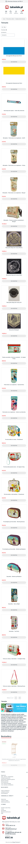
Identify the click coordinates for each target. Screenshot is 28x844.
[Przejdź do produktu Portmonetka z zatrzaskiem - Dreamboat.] (14, 485)
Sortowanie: (3, 32)
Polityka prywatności (5, 778)
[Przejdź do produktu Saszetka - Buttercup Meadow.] (14, 567)
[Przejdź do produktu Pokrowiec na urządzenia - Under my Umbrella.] (14, 403)
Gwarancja (3, 799)
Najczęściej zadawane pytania (8, 779)
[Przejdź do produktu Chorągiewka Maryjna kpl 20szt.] (14, 47)
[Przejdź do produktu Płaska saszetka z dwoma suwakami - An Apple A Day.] (14, 348)
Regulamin (3, 775)
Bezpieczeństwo (4, 780)
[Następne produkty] (15, 697)
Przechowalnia (4, 793)
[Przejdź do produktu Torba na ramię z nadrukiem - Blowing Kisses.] (14, 677)
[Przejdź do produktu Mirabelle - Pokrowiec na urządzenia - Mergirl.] (14, 184)
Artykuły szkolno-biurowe (20, 18)
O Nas (2, 809)
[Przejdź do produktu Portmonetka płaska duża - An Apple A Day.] (14, 458)
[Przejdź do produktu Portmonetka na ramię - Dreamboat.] (14, 430)
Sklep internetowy (12, 842)
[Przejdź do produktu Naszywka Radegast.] (14, 321)
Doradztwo (3, 810)
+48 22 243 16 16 (10, 825)
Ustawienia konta (5, 792)
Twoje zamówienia (5, 790)
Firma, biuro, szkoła (10, 18)
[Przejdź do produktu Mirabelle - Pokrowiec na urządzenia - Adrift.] (14, 129)
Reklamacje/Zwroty (5, 802)
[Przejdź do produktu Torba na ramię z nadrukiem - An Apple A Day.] (14, 649)
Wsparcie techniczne (6, 811)
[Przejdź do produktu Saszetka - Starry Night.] (14, 595)
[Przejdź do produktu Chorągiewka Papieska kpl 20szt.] (14, 74)
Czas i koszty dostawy (6, 783)
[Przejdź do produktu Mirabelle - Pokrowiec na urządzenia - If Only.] (14, 156)
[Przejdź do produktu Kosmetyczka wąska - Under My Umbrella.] (14, 101)
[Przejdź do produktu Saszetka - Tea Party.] (14, 622)
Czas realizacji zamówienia (7, 784)
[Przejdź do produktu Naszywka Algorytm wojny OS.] (14, 293)
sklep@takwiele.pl (11, 829)
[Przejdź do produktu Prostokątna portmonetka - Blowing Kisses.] (14, 512)
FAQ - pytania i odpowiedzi (7, 776)
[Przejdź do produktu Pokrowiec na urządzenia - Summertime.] (14, 375)
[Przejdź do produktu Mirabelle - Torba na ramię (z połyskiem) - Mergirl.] (14, 211)
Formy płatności (4, 782)
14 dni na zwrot (4, 800)
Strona (8, 697)
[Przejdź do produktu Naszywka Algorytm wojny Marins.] (14, 238)
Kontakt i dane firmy (5, 807)
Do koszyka (14, 61)
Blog (2, 813)
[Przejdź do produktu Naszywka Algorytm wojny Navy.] (14, 266)
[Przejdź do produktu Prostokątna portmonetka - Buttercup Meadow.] (14, 540)
